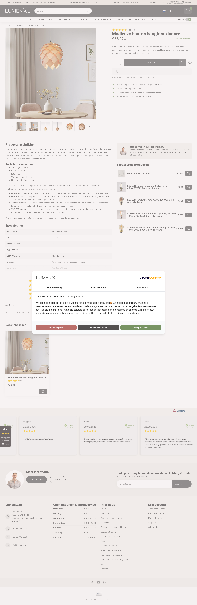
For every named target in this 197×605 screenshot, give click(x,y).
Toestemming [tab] (54, 287)
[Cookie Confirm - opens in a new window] (150, 277)
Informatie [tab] (142, 287)
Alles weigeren (56, 327)
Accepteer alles (141, 327)
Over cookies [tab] (98, 287)
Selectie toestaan (98, 327)
